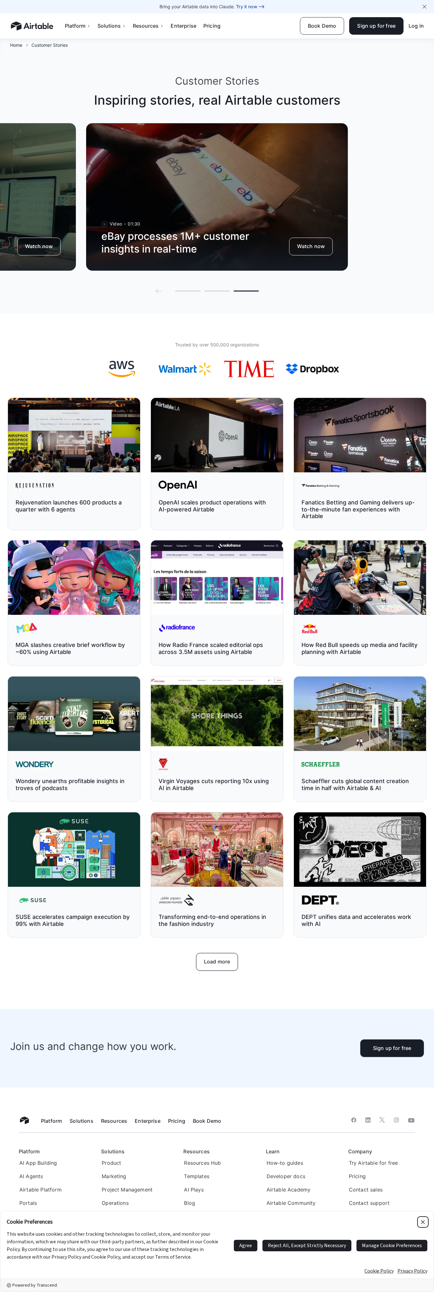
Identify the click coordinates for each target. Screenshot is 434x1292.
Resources (146, 26)
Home (16, 45)
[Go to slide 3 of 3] (246, 291)
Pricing (211, 26)
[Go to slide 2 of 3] (217, 291)
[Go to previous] (158, 291)
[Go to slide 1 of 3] (187, 291)
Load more (217, 961)
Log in (416, 26)
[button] (158, 291)
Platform (75, 26)
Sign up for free (392, 1048)
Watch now (39, 246)
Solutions (109, 26)
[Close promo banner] (424, 7)
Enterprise (183, 26)
